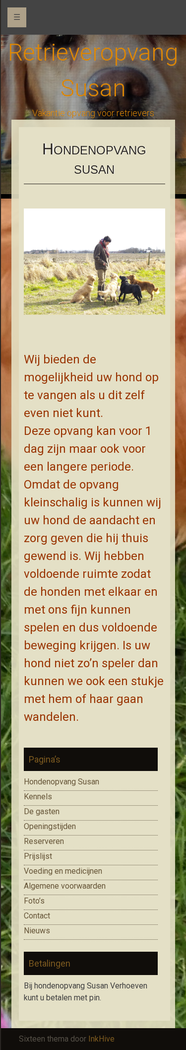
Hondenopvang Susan (61, 781)
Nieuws (37, 930)
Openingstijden (50, 826)
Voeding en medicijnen (63, 871)
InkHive (101, 1039)
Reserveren (44, 841)
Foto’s (34, 901)
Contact (37, 915)
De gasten (42, 811)
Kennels (38, 796)
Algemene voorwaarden (65, 886)
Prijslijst (38, 856)
